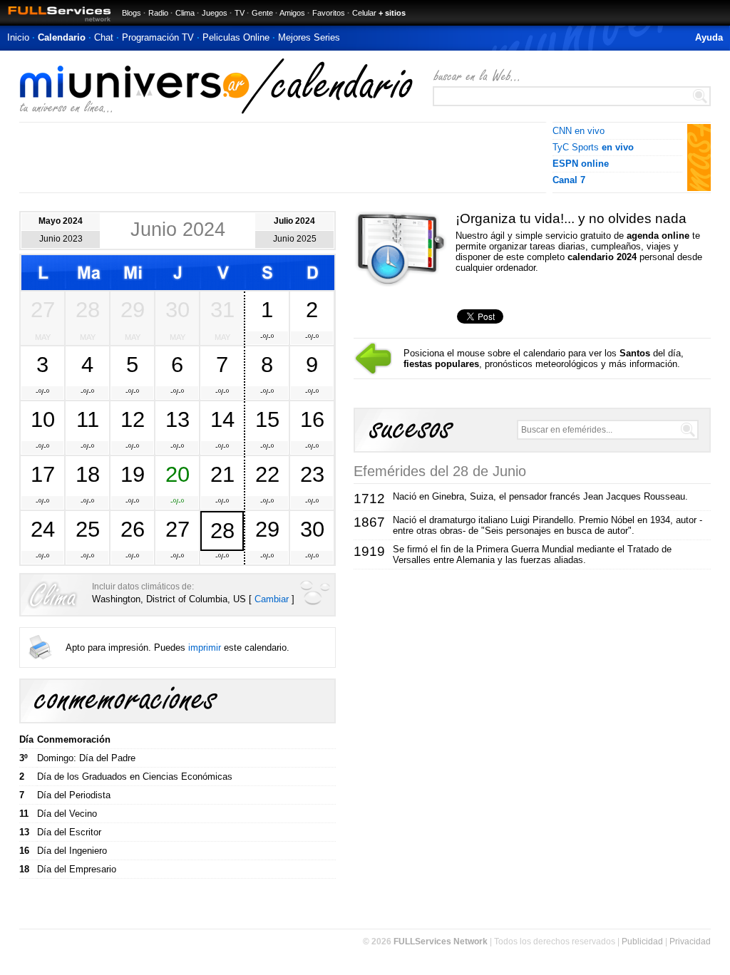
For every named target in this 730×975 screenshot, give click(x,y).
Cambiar (272, 599)
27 (43, 309)
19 (132, 474)
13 (177, 419)
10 (43, 419)
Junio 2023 (61, 239)
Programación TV (158, 37)
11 (87, 419)
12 (132, 419)
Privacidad (690, 941)
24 (43, 529)
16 (312, 419)
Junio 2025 (295, 239)
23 (312, 474)
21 (222, 474)
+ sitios (392, 13)
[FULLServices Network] (55, 22)
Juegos (214, 13)
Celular (364, 13)
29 (132, 309)
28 (88, 309)
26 (132, 529)
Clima (185, 13)
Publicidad (642, 941)
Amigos (292, 13)
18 (88, 474)
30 (177, 309)
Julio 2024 (294, 221)
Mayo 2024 (60, 221)
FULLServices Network (441, 941)
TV (240, 13)
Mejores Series (309, 37)
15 (267, 419)
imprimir (204, 647)
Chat (103, 37)
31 (222, 309)
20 (177, 474)
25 (88, 529)
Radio (158, 13)
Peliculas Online (235, 37)
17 (43, 474)
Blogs (131, 13)
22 (267, 474)
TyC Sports (593, 147)
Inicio (18, 37)
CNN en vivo (578, 130)
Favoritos (328, 13)
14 (222, 419)
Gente (262, 13)
